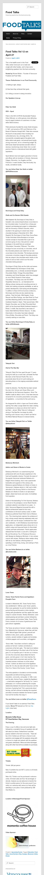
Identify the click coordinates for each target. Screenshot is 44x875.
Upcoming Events (16, 852)
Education (31, 852)
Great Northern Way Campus (18, 854)
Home (8, 34)
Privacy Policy (17, 38)
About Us (15, 34)
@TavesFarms (31, 699)
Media (8, 38)
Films (22, 34)
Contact (29, 34)
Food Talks (12, 12)
